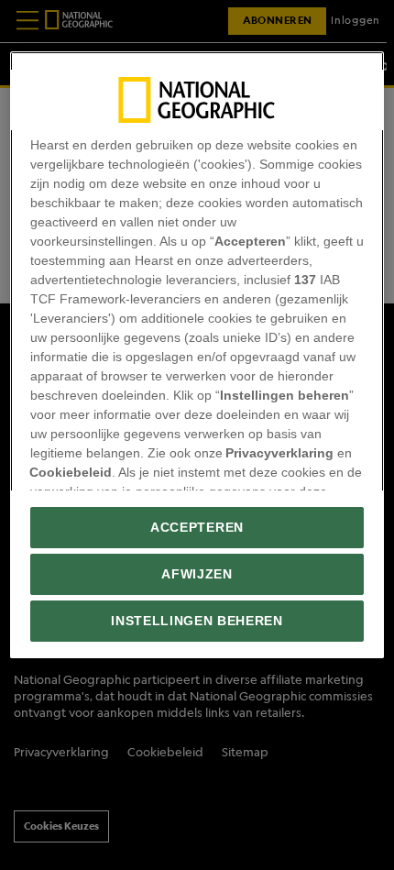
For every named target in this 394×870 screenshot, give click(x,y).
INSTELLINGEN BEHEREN (197, 621)
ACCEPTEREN (197, 527)
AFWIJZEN (196, 574)
